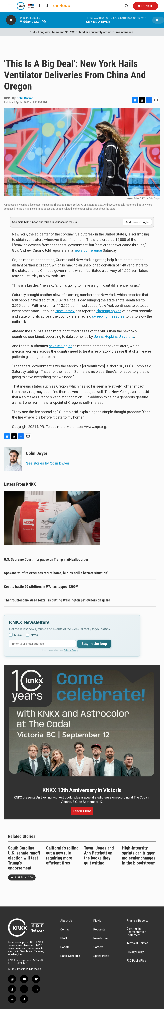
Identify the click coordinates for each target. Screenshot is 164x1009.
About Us (66, 920)
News (34, 634)
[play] (11, 20)
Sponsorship (101, 955)
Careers (98, 947)
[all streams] (158, 20)
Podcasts (99, 929)
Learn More (82, 811)
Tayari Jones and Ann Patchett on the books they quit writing (99, 855)
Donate (147, 6)
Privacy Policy (71, 650)
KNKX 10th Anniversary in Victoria (82, 790)
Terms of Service (137, 943)
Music (18, 634)
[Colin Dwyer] (13, 459)
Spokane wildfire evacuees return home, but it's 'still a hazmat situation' (56, 573)
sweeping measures (108, 316)
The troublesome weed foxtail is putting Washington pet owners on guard (57, 600)
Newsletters (101, 938)
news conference (88, 250)
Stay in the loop (94, 644)
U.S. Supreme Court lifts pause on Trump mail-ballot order (46, 559)
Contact (65, 929)
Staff (63, 938)
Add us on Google (137, 222)
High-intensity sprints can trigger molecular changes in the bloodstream (138, 855)
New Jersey (65, 311)
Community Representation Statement (136, 932)
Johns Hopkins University (114, 336)
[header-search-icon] (126, 6)
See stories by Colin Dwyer (47, 463)
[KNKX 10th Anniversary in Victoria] (82, 723)
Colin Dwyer (25, 98)
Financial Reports (137, 920)
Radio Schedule (70, 955)
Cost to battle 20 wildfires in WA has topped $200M (41, 586)
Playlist (97, 920)
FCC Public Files (136, 960)
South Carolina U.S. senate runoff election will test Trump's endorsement (24, 857)
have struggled (60, 346)
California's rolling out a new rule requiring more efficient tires (62, 855)
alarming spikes (108, 311)
